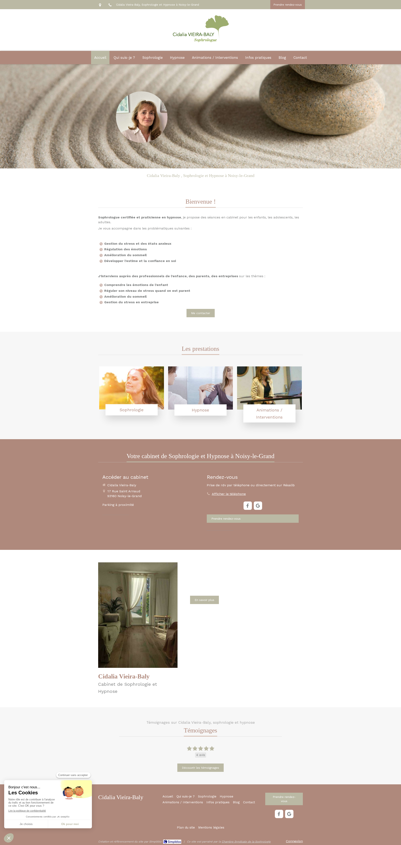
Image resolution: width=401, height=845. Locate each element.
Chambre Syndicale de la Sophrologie (246, 841)
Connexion (294, 841)
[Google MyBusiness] (258, 505)
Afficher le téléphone (229, 494)
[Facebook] (248, 505)
